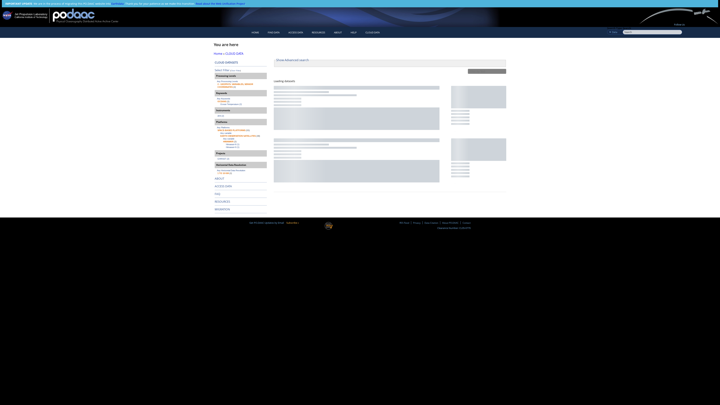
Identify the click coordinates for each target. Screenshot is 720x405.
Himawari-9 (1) (232, 147)
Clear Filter (235, 70)
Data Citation (431, 222)
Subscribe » (292, 222)
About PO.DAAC (450, 222)
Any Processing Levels (227, 81)
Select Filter (222, 70)
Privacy (417, 222)
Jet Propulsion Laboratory (31, 14)
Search (627, 28)
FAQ (217, 194)
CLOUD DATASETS (226, 62)
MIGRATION (222, 209)
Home (255, 32)
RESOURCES (318, 32)
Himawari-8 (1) (232, 144)
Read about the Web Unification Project (220, 3)
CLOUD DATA (372, 32)
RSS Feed (404, 222)
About (338, 32)
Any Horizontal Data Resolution (231, 170)
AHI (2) (221, 116)
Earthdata (117, 3)
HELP (354, 32)
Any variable (226, 133)
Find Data (274, 32)
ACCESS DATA (223, 186)
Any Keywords (223, 99)
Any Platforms (223, 127)
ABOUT (219, 178)
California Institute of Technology (31, 17)
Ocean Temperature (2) (231, 104)
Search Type (614, 28)
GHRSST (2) (223, 159)
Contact (467, 222)
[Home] (89, 15)
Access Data (295, 32)
